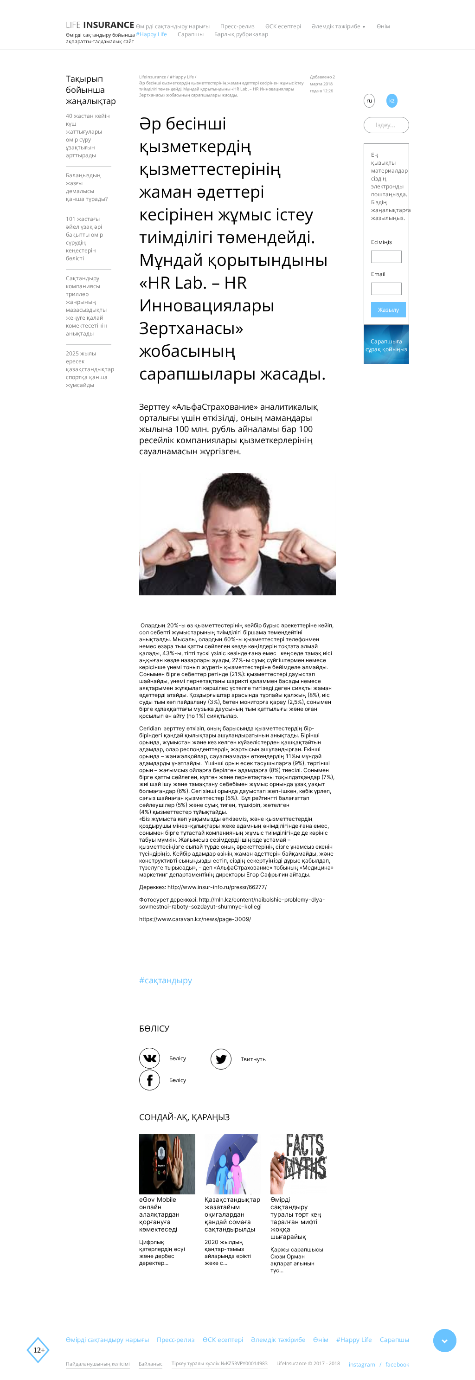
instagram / (367, 1364)
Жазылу (388, 310)
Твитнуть (253, 1059)
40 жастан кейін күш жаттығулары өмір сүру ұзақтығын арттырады (88, 135)
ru (369, 100)
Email (378, 274)
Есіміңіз (381, 242)
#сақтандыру (165, 980)
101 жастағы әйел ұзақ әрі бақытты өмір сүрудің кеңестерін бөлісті (84, 238)
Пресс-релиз (237, 26)
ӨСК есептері (283, 26)
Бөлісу (177, 1058)
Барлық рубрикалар (241, 34)
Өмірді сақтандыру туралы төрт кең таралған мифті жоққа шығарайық (295, 1218)
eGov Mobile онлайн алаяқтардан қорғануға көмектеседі (159, 1214)
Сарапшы (191, 34)
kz (392, 100)
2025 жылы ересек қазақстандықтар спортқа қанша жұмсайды (90, 369)
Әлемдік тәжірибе (336, 26)
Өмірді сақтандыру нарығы (173, 26)
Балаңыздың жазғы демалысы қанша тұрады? (87, 187)
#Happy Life (151, 34)
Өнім (383, 26)
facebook (397, 1364)
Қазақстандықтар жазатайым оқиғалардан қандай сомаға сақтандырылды (232, 1214)
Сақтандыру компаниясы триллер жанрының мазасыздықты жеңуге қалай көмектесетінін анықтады (86, 305)
